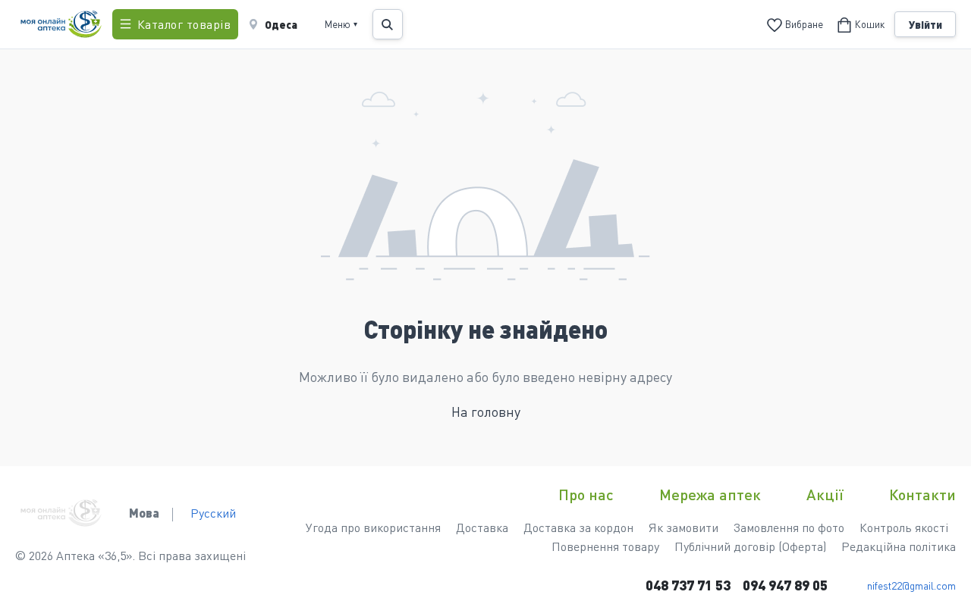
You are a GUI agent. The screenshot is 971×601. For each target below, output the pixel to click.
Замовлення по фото (789, 527)
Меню (341, 23)
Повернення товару (605, 546)
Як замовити (683, 527)
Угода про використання (373, 527)
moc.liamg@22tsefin (911, 585)
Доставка (482, 527)
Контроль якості (903, 527)
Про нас (586, 494)
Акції (825, 494)
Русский (213, 513)
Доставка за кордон (578, 527)
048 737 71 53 (688, 584)
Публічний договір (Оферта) (750, 546)
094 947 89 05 (785, 584)
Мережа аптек (710, 494)
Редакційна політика (898, 546)
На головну (485, 411)
